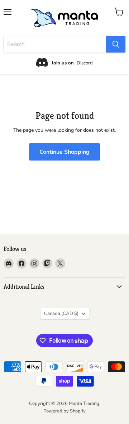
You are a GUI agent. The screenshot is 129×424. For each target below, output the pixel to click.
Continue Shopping (64, 152)
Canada (61, 313)
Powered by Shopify (64, 411)
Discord (85, 63)
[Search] (115, 44)
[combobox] (55, 44)
